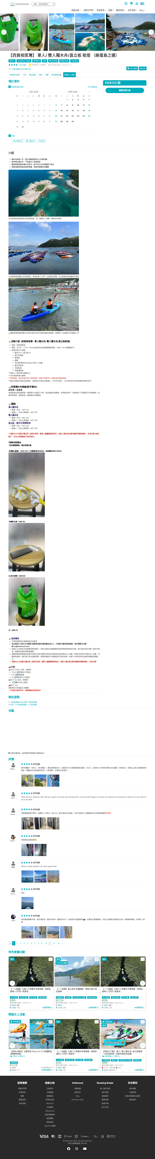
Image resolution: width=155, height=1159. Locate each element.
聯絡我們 (132, 1100)
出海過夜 (49, 1107)
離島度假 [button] (120, 10)
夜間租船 (49, 1096)
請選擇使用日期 (17, 87)
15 (54, 943)
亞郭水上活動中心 (19, 1056)
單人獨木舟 (18, 141)
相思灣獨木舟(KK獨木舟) (21, 69)
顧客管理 (105, 1100)
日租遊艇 (49, 1092)
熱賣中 (15, 1005)
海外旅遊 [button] (132, 10)
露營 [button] (110, 10)
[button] (4, 32)
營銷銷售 (105, 1096)
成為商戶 (77, 1092)
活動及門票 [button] (88, 10)
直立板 (41, 141)
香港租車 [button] (101, 10)
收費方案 (105, 1103)
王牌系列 (49, 1088)
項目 (13, 136)
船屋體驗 (49, 1118)
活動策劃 (77, 1088)
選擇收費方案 (125, 90)
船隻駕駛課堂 (50, 1114)
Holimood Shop (78, 1100)
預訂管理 (105, 1092)
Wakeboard (49, 1111)
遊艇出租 (75, 10)
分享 (143, 68)
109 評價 (22, 65)
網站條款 (132, 1088)
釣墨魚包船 (50, 1100)
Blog (77, 1096)
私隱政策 (132, 1092)
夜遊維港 (49, 1122)
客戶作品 (105, 1107)
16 (59, 943)
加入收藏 (133, 68)
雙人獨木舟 (30, 141)
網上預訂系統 (105, 1088)
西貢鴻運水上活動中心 (112, 1056)
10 (46, 943)
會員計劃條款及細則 (132, 1096)
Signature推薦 (49, 1126)
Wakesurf (50, 1103)
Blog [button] (141, 10)
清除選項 (93, 87)
